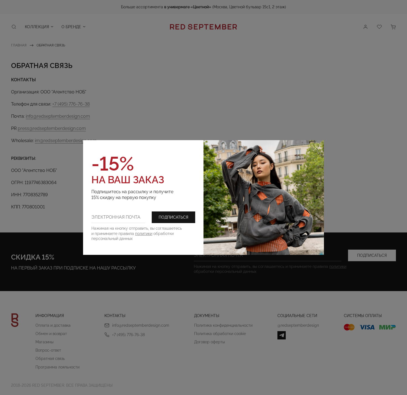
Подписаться (173, 217)
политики (143, 233)
